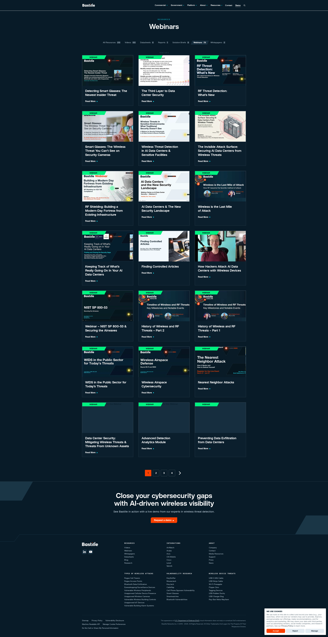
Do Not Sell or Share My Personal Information (100, 628)
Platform (191, 5)
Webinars (128, 551)
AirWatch (170, 547)
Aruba (169, 551)
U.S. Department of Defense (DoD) (187, 620)
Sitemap (85, 620)
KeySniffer (171, 578)
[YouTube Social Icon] (90, 551)
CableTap (170, 587)
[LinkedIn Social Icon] (84, 551)
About (203, 5)
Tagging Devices (216, 590)
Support (212, 557)
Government (176, 5)
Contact (228, 5)
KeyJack (170, 584)
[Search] (244, 5)
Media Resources (216, 554)
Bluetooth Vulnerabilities (177, 599)
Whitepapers (129, 554)
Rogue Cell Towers (132, 578)
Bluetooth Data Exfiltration (135, 584)
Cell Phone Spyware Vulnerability (181, 590)
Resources (215, 5)
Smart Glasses (173, 593)
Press (211, 560)
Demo (238, 5)
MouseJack (171, 581)
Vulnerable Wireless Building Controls (140, 599)
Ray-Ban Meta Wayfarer (219, 599)
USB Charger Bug (216, 596)
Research (128, 563)
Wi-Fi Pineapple (215, 584)
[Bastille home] (88, 5)
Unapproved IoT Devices (134, 602)
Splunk (169, 566)
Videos (127, 547)
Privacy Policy (97, 620)
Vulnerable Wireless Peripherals (137, 590)
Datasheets (129, 557)
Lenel (169, 563)
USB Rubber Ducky (217, 593)
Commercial (160, 5)
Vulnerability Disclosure (114, 620)
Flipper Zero (214, 587)
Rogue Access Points (133, 581)
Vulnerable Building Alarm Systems (139, 605)
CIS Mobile (171, 557)
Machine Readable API (91, 624)
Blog (126, 560)
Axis (168, 554)
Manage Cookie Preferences (114, 624)
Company (213, 547)
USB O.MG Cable (216, 578)
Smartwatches (173, 596)
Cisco (169, 560)
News (211, 563)
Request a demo (164, 520)
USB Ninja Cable (216, 581)
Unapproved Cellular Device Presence (140, 593)
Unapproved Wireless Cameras (137, 596)
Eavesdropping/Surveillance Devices (139, 587)
